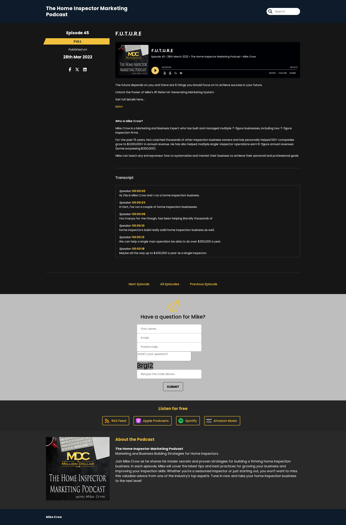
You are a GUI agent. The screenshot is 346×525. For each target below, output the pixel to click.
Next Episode (139, 284)
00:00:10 (138, 226)
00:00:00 (138, 191)
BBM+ (119, 107)
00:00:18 (138, 249)
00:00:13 (138, 237)
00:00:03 (138, 202)
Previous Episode (203, 284)
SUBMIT (173, 386)
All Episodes (169, 284)
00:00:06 (138, 214)
